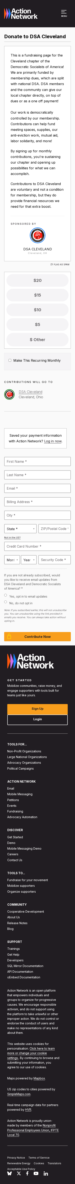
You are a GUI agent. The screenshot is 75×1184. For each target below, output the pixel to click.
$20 (38, 280)
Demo (11, 843)
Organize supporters (21, 891)
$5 (37, 324)
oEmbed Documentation (23, 977)
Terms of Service (39, 1157)
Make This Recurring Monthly (36, 360)
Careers (12, 854)
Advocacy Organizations (24, 762)
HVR (28, 1109)
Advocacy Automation (22, 817)
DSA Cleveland (37, 249)
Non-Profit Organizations (24, 751)
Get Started (15, 837)
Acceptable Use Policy (21, 1169)
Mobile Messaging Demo (24, 848)
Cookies (39, 1163)
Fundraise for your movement (27, 880)
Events (11, 805)
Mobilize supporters (21, 885)
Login (37, 719)
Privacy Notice (16, 1157)
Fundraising (15, 811)
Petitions (13, 800)
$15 (37, 295)
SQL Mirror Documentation (25, 966)
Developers (15, 960)
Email (10, 788)
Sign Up (38, 708)
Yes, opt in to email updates (28, 596)
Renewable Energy (18, 1163)
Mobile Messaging (19, 794)
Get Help (13, 954)
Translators (54, 1163)
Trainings (13, 948)
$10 (37, 309)
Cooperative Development (25, 911)
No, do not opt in (20, 603)
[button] (64, 15)
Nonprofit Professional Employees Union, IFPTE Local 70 (33, 1130)
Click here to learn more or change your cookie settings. (31, 1053)
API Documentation (20, 971)
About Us (13, 917)
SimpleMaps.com (18, 1094)
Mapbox (39, 1078)
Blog (10, 928)
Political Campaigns (20, 768)
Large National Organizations (27, 757)
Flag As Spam (61, 264)
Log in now (52, 441)
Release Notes (17, 923)
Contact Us (14, 860)
